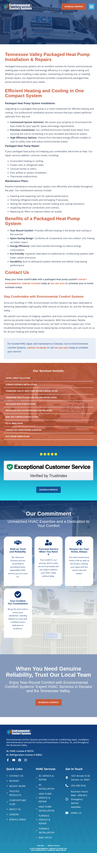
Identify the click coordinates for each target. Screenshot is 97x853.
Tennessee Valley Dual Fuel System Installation (31, 397)
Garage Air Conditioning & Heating (24, 430)
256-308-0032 (58, 283)
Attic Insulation (14, 423)
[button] (92, 7)
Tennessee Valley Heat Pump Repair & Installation (32, 391)
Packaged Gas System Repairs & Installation (29, 410)
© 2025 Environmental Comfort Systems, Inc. (48, 849)
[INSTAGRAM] (25, 760)
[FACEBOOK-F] (7, 760)
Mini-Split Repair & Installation (22, 417)
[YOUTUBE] (13, 760)
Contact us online (36, 348)
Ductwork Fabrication (17, 436)
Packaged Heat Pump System (20, 404)
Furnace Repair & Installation (21, 384)
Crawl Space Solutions (18, 378)
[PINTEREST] (19, 760)
